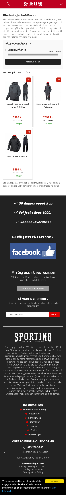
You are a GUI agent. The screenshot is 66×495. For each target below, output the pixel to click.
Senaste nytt (34, 434)
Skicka (54, 314)
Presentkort (34, 413)
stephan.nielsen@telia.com (35, 451)
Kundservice (34, 417)
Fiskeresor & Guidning (34, 409)
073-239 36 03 (35, 447)
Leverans (34, 426)
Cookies (34, 430)
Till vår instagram (33, 288)
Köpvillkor (34, 421)
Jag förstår (54, 481)
